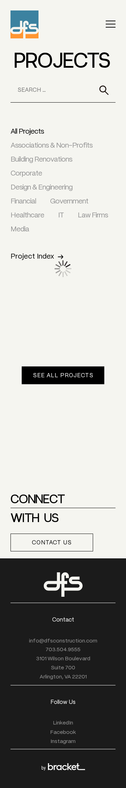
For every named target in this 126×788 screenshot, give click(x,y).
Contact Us (52, 542)
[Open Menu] (110, 24)
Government (69, 201)
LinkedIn (63, 723)
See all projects (63, 375)
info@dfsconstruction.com (63, 641)
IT (61, 215)
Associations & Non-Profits (51, 145)
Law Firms (93, 215)
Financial (23, 201)
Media (19, 229)
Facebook (63, 732)
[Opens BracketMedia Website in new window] (62, 767)
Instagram (63, 741)
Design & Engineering (41, 187)
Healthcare (27, 215)
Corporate (26, 173)
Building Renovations (41, 159)
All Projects (27, 131)
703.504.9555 (63, 649)
